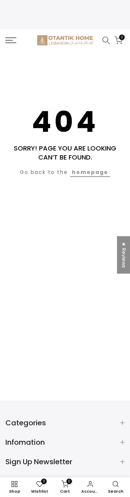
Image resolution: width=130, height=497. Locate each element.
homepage (90, 172)
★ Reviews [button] (123, 255)
